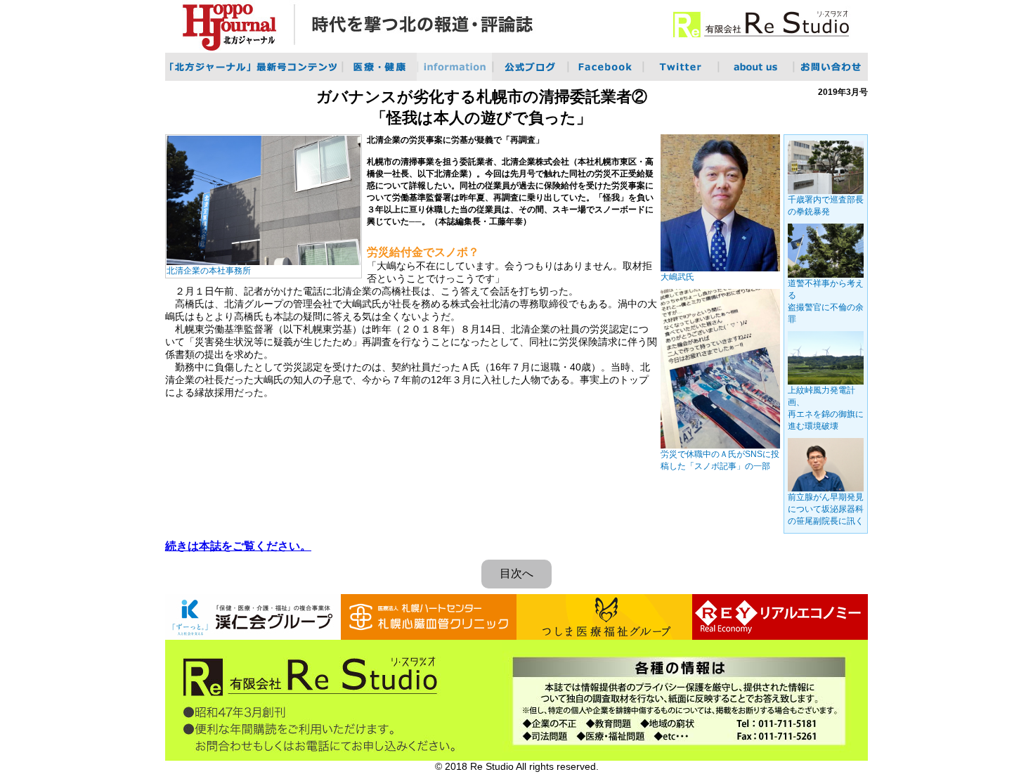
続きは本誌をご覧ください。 (238, 546)
